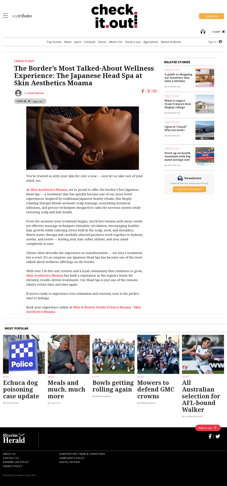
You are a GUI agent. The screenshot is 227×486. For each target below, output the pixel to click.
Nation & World (171, 42)
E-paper (216, 31)
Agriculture (150, 42)
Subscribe (211, 16)
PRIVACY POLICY (12, 466)
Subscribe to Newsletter (189, 189)
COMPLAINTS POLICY (72, 458)
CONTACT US (11, 458)
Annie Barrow (36, 93)
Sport (77, 42)
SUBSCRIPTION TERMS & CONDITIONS (82, 453)
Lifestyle (89, 42)
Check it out (133, 42)
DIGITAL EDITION (69, 462)
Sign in (212, 42)
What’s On (115, 42)
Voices (102, 42)
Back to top (205, 427)
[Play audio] (202, 31)
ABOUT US (9, 453)
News (67, 42)
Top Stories (54, 42)
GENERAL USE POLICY (16, 462)
